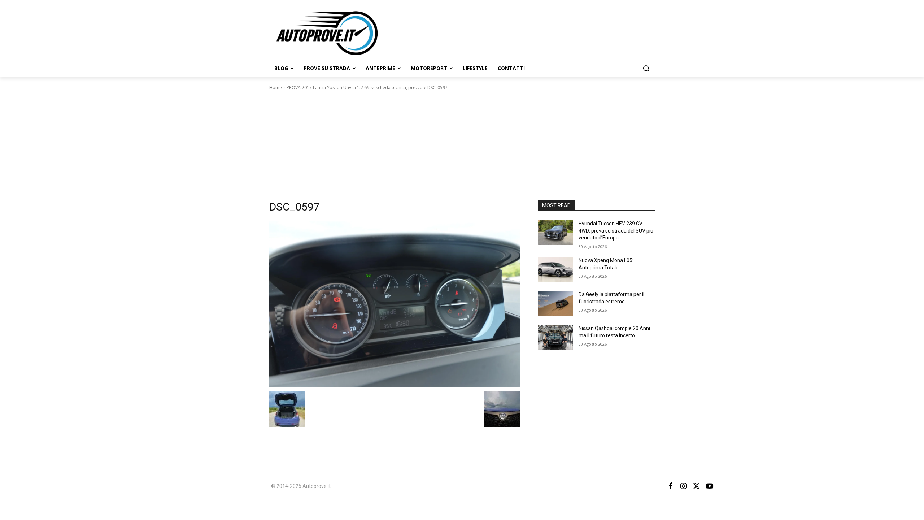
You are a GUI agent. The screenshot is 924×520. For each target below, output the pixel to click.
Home (275, 87)
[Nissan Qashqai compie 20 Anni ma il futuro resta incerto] (555, 337)
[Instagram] (683, 486)
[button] (646, 68)
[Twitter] (696, 486)
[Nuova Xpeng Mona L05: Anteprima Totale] (555, 269)
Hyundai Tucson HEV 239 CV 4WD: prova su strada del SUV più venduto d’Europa (616, 230)
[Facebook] (670, 486)
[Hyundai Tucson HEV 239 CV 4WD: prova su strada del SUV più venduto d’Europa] (555, 232)
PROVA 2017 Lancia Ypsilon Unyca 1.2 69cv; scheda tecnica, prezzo (355, 87)
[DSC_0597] (394, 304)
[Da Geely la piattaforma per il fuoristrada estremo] (555, 303)
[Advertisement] (462, 145)
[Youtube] (709, 486)
